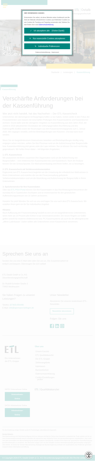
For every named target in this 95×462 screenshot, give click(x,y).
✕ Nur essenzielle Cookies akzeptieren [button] (47, 38)
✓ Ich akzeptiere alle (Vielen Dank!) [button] (47, 31)
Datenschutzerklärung (46, 25)
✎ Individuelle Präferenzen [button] (47, 46)
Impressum (55, 52)
